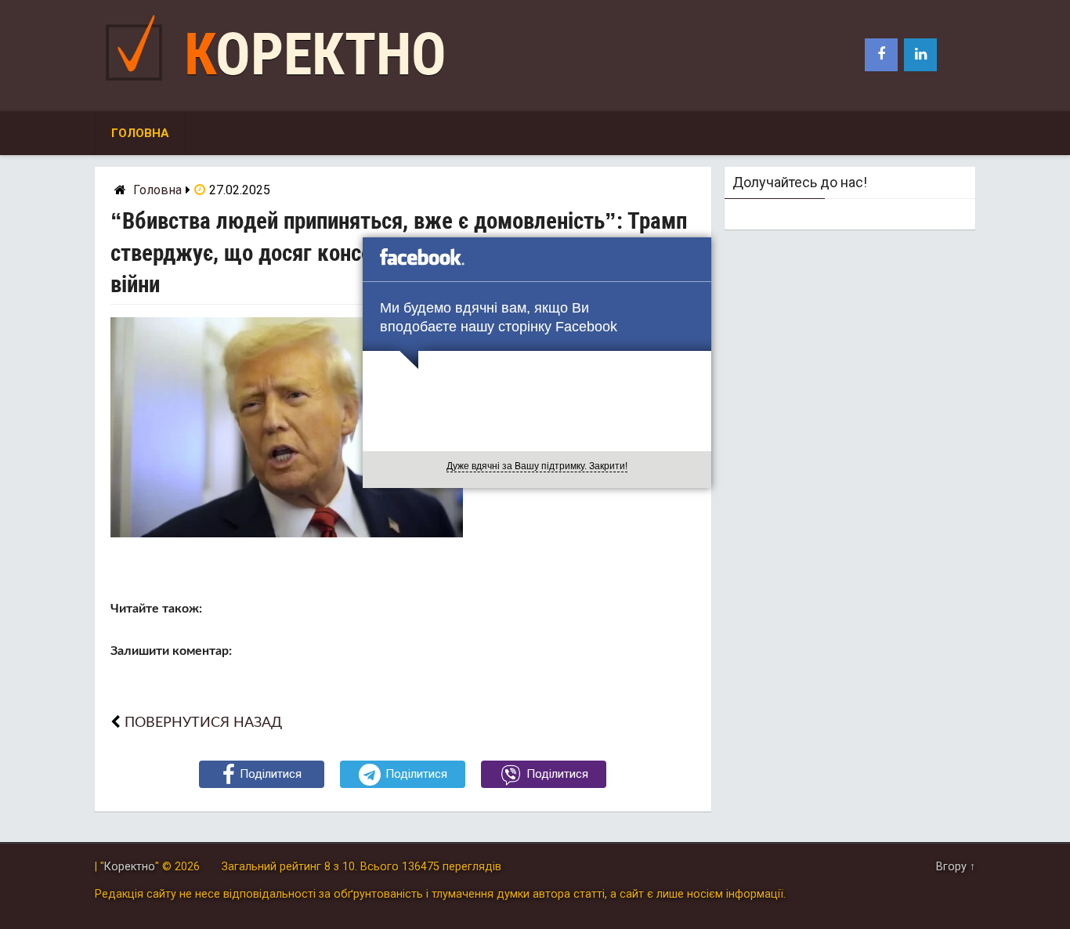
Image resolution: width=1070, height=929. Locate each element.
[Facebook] (881, 54)
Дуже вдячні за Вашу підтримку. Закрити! (536, 466)
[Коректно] (138, 84)
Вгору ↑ (955, 866)
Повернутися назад (203, 722)
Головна (140, 133)
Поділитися (271, 774)
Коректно (315, 54)
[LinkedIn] (920, 54)
